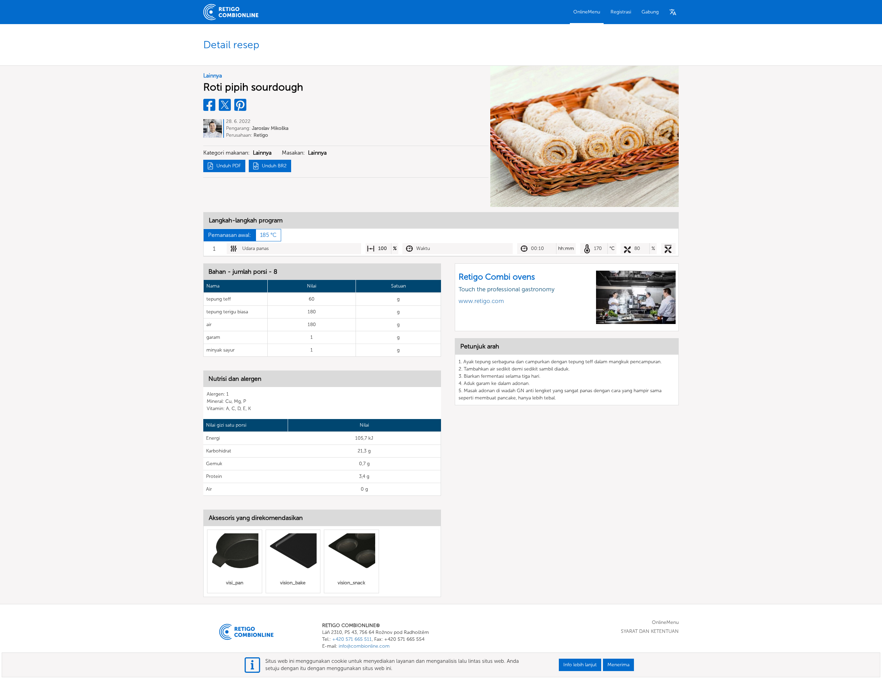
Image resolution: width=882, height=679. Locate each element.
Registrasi (621, 12)
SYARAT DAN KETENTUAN (650, 631)
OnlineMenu (586, 12)
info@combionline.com (364, 646)
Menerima (618, 665)
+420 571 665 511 (352, 639)
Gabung (650, 12)
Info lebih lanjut (580, 665)
